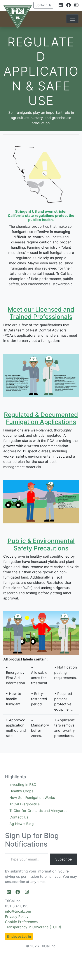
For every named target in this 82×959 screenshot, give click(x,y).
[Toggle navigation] (72, 18)
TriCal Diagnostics (24, 804)
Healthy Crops (21, 791)
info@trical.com (18, 911)
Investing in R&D (22, 784)
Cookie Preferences (21, 922)
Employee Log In (19, 936)
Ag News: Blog (21, 824)
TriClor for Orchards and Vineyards (38, 810)
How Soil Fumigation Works (32, 797)
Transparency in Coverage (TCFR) (33, 927)
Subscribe (63, 859)
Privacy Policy (16, 916)
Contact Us (43, 5)
